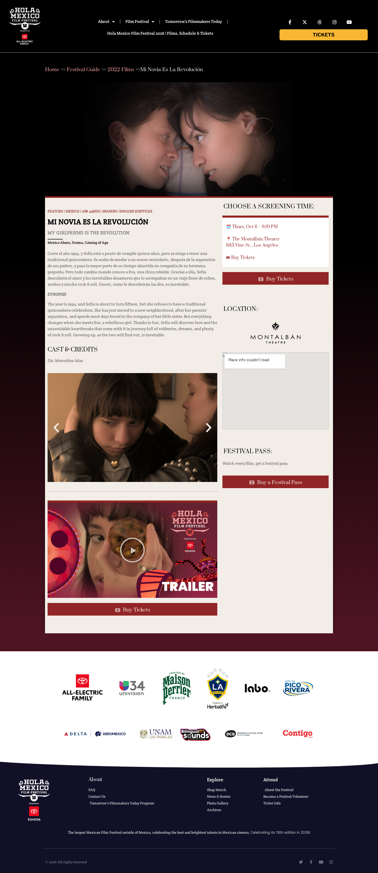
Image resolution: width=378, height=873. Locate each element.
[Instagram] (334, 22)
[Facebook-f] (290, 22)
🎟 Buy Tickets (240, 258)
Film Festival (137, 21)
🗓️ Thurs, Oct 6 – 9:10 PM (252, 227)
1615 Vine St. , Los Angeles (252, 245)
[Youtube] (349, 22)
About (104, 21)
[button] (56, 427)
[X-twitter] (305, 22)
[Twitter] (301, 862)
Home (52, 69)
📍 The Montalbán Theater (253, 239)
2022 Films (120, 69)
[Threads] (319, 22)
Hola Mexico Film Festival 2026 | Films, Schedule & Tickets (160, 33)
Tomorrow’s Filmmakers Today (193, 21)
